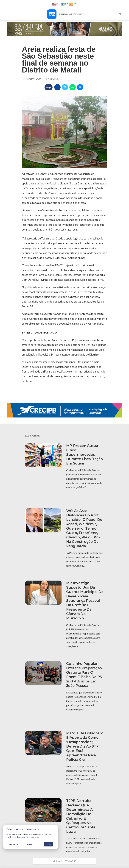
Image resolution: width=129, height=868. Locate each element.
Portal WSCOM (34, 78)
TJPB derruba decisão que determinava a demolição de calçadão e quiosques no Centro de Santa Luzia (80, 816)
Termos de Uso (33, 837)
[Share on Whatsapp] (72, 87)
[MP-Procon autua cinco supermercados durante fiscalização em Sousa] (43, 455)
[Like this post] (49, 87)
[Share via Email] (80, 87)
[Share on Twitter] (65, 87)
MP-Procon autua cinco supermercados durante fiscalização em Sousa (84, 454)
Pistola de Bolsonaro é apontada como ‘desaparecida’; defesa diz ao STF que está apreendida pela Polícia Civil (84, 746)
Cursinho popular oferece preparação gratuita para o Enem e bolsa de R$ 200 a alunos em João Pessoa (84, 675)
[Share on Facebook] (57, 87)
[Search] (120, 14)
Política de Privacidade (15, 837)
